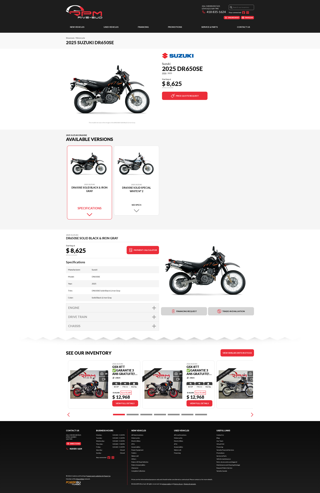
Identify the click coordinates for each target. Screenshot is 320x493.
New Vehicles (77, 27)
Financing (143, 27)
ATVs (133, 444)
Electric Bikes (135, 441)
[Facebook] (243, 12)
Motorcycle (80, 38)
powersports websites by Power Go (98, 476)
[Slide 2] (132, 414)
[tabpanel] (110, 444)
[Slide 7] (201, 414)
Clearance (134, 468)
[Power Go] (88, 483)
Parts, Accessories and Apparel (226, 462)
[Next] (251, 414)
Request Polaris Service (224, 468)
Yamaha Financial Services (225, 450)
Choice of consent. (190, 484)
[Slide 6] (187, 414)
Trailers (133, 453)
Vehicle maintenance (223, 459)
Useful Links (223, 430)
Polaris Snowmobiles (138, 465)
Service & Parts (209, 27)
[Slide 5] (174, 414)
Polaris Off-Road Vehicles (139, 462)
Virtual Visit (220, 444)
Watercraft (135, 456)
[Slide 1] (119, 414)
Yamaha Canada (221, 471)
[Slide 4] (160, 414)
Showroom (70, 38)
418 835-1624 (216, 12)
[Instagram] (247, 12)
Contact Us (243, 27)
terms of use (178, 484)
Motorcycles (135, 438)
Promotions (175, 27)
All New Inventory (137, 435)
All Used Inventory (180, 435)
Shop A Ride (80, 479)
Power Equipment (137, 450)
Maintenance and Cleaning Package (228, 465)
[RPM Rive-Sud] (84, 12)
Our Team (219, 441)
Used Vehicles (111, 27)
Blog (218, 438)
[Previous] (68, 414)
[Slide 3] (146, 414)
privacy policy (166, 484)
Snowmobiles (135, 447)
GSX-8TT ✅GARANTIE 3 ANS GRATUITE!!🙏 (124, 370)
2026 (164, 73)
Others (133, 459)
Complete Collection (138, 471)
